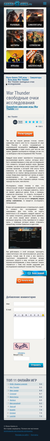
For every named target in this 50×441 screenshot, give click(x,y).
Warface (13, 400)
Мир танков (14, 390)
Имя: (8, 304)
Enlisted (13, 413)
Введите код (18, 355)
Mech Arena (14, 397)
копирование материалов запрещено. (18, 431)
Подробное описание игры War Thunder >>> (22, 108)
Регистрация (25, 133)
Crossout (13, 394)
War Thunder (13, 117)
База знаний (38, 273)
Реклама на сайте (22, 435)
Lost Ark (12, 416)
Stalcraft (13, 407)
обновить (21, 353)
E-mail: (8, 310)
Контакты (34, 435)
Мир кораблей (15, 403)
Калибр (12, 410)
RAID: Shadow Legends (18, 384)
